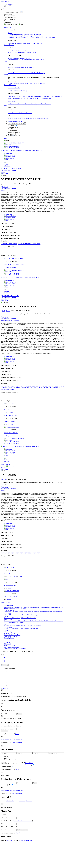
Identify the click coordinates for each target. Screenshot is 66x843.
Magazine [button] (6, 74)
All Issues (25, 83)
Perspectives (15, 58)
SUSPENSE (4, 387)
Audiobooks (11, 34)
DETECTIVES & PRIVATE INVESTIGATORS (29, 387)
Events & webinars (46, 104)
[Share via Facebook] (10, 155)
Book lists (16, 43)
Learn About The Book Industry (15, 622)
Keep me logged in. (6, 766)
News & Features (9, 17)
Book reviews (8, 14)
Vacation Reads (39, 43)
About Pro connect (30, 118)
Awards (20, 58)
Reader (6, 756)
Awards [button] (6, 61)
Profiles (10, 58)
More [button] (5, 105)
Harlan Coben (13, 576)
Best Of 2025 (31, 43)
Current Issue (11, 83)
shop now (3, 170)
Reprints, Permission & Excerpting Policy (10, 637)
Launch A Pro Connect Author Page (41, 98)
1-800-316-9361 (10, 801)
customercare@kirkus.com (25, 801)
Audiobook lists (23, 43)
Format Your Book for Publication (48, 96)
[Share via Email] (9, 158)
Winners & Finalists (13, 67)
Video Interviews (9, 19)
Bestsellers (10, 43)
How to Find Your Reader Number (22, 821)
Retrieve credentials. (17, 742)
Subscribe (42, 83)
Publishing (18, 90)
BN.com (16, 299)
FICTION (7, 166)
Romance (42, 34)
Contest (16, 628)
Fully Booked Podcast (38, 59)
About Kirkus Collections (25, 113)
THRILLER (12, 387)
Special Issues (18, 83)
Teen (23, 50)
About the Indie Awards (14, 73)
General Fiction (12, 50)
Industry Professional (10, 760)
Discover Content (12, 118)
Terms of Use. (29, 763)
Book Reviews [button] (8, 27)
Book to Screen (12, 59)
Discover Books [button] (8, 605)
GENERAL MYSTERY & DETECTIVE (29, 244)
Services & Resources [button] (10, 85)
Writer (6, 758)
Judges (43, 73)
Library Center (12, 101)
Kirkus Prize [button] (7, 613)
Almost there (4, 731)
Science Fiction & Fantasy (15, 36)
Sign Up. (18, 833)
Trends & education (13, 104)
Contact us (7, 630)
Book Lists (13, 611)
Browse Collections (13, 113)
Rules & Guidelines (36, 73)
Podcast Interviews (9, 21)
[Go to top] (5, 665)
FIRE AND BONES (9, 421)
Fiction (16, 34)
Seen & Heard (26, 58)
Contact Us (7, 642)
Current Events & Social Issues (16, 37)
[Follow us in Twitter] (4, 659)
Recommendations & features (33, 104)
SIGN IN (10, 4)
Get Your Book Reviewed (32, 96)
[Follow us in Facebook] (4, 657)
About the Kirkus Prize (24, 67)
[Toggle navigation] (1, 9)
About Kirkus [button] (8, 627)
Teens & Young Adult (45, 37)
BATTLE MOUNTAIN (10, 596)
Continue (19, 714)
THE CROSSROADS (10, 585)
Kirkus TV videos (52, 611)
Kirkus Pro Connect (25, 625)
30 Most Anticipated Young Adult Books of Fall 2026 (27, 150)
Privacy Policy (8, 632)
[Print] (6, 159)
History (41, 36)
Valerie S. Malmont (7, 183)
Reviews (6, 164)
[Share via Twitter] (9, 156)
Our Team (11, 628)
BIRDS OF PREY (9, 573)
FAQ (19, 628)
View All (10, 33)
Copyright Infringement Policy (12, 635)
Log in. (17, 734)
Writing (10, 90)
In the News (19, 59)
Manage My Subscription (23, 618)
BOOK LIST (9, 150)
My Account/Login (35, 625)
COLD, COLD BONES (11, 433)
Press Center (24, 628)
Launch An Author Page (42, 118)
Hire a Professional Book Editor (12, 621)
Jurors (32, 67)
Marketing (24, 90)
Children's (53, 37)
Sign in (3, 763)
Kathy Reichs (6, 311)
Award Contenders (26, 73)
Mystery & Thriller (27, 52)
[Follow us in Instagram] (4, 660)
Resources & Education (14, 88)
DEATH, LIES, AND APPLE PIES (14, 264)
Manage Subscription (33, 83)
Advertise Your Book (26, 98)
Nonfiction (25, 36)
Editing (14, 90)
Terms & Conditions (9, 633)
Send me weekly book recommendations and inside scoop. (17, 765)
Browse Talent (21, 118)
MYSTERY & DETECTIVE (9, 244)
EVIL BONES (8, 409)
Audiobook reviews (9, 15)
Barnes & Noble (9, 299)
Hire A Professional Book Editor (16, 96)
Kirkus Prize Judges (32, 615)
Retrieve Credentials (22, 830)
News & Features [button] (9, 45)
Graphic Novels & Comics (31, 37)
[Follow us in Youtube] (5, 662)
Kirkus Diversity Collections (12, 625)
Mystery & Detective (34, 34)
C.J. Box (5, 479)
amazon (3, 172)
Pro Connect (7, 22)
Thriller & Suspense (23, 34)
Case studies (21, 104)
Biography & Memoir (33, 36)
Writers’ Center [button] (8, 619)
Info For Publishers (32, 628)
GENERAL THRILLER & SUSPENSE (35, 386)
